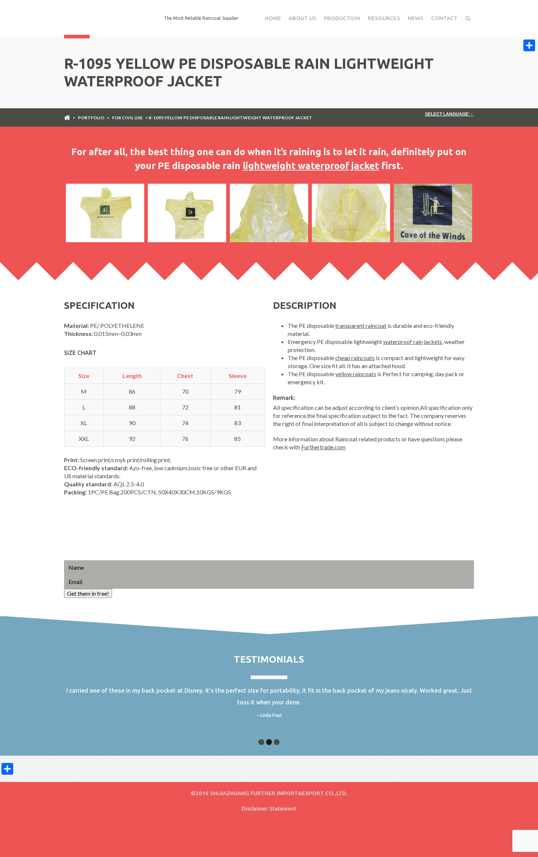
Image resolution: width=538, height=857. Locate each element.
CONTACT (444, 18)
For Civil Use (127, 117)
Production (342, 18)
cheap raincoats (355, 357)
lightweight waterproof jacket (311, 165)
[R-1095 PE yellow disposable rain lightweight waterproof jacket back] (187, 213)
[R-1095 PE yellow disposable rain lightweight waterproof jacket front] (105, 213)
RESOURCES (384, 18)
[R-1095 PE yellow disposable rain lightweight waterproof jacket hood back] (269, 213)
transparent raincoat (360, 325)
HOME (273, 18)
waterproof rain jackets (412, 341)
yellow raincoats (355, 373)
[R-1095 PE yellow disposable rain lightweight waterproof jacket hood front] (351, 213)
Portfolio (91, 117)
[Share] (529, 45)
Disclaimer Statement (269, 808)
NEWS (415, 18)
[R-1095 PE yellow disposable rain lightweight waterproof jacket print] (433, 213)
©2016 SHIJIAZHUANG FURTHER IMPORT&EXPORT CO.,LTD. (269, 793)
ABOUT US (302, 18)
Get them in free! (88, 593)
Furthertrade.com (323, 447)
